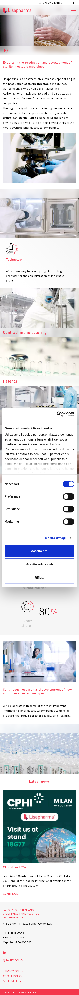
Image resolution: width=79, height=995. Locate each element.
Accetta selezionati (39, 564)
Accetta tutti (39, 551)
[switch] (68, 496)
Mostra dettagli (56, 538)
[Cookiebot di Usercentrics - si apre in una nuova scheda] (56, 414)
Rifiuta (39, 577)
